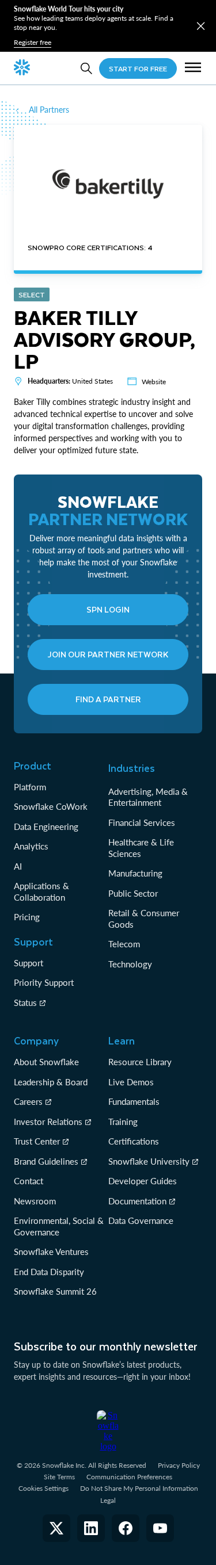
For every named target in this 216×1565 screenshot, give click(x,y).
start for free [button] (138, 68)
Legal (108, 1500)
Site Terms (59, 1476)
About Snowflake (46, 1062)
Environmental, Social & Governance (59, 1226)
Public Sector (133, 893)
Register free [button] (32, 42)
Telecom (124, 944)
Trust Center (37, 1141)
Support (28, 963)
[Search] (86, 68)
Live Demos (131, 1082)
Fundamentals (134, 1101)
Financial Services (141, 822)
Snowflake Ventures (51, 1251)
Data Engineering (46, 826)
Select (31, 294)
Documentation (137, 1201)
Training (123, 1121)
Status (25, 1002)
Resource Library (140, 1062)
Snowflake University (149, 1161)
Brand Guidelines (46, 1161)
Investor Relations (48, 1121)
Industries (131, 768)
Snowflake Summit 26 (55, 1291)
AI (18, 866)
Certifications (133, 1141)
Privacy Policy (179, 1465)
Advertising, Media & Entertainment (148, 797)
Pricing (27, 917)
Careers (28, 1101)
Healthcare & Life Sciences (141, 848)
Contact (28, 1181)
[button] (201, 26)
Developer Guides (142, 1181)
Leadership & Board (51, 1082)
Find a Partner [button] (108, 699)
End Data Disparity (49, 1271)
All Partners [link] (49, 109)
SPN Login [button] (108, 609)
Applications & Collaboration (41, 891)
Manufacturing (135, 873)
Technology (130, 964)
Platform (30, 787)
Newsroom (35, 1201)
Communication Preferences (129, 1476)
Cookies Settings (43, 1488)
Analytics (31, 846)
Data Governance (140, 1220)
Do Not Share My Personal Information (139, 1488)
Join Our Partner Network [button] (108, 654)
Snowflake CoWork (51, 806)
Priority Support (44, 982)
